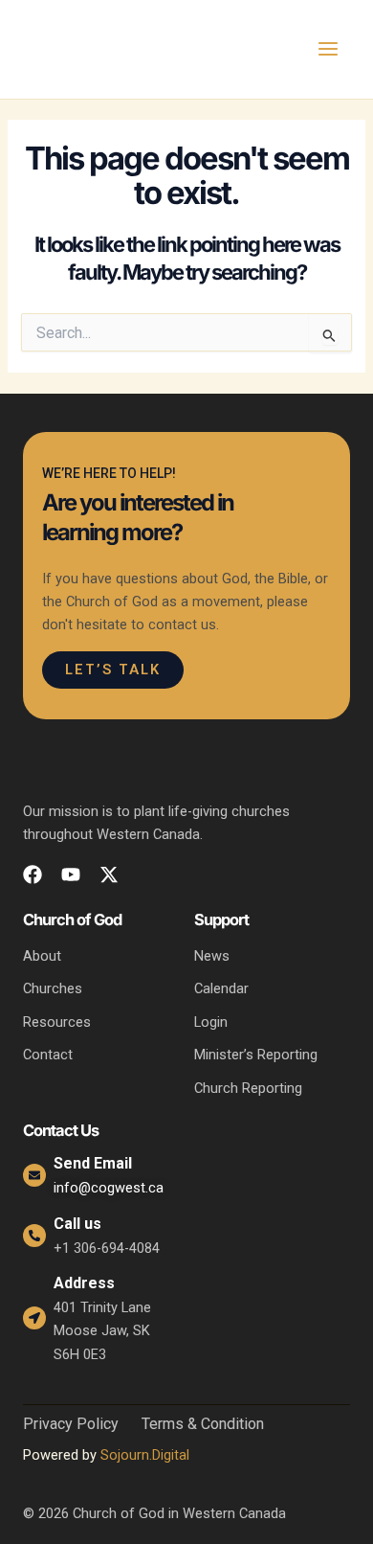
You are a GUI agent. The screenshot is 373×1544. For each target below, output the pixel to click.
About (42, 956)
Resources (57, 1022)
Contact (48, 1054)
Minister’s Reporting (256, 1054)
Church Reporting (248, 1088)
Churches (52, 988)
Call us (77, 1224)
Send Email (93, 1163)
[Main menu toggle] (328, 49)
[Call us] (34, 1235)
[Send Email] (34, 1175)
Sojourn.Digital (144, 1455)
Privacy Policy (71, 1424)
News (212, 956)
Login (211, 1022)
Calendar (221, 988)
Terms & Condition (203, 1424)
